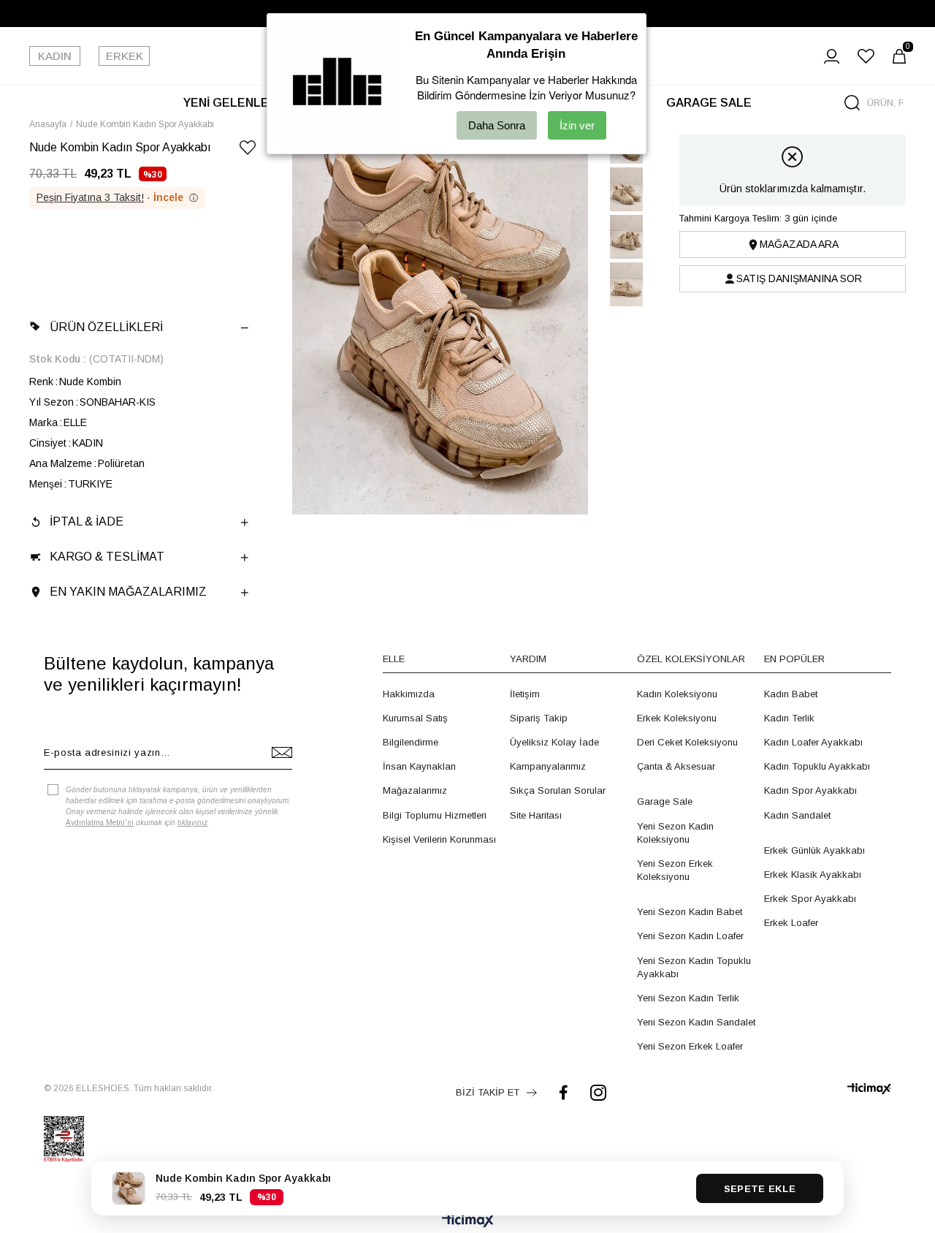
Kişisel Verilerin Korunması (439, 839)
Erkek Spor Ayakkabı (810, 898)
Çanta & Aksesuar (676, 766)
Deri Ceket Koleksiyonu (687, 742)
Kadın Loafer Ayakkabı (813, 742)
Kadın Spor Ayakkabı (810, 790)
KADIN (55, 56)
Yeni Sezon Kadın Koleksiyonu (675, 833)
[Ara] (852, 103)
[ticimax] (869, 1088)
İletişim (525, 693)
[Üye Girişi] (831, 56)
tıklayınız (192, 823)
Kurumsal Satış (415, 718)
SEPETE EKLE (759, 1188)
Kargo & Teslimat (107, 556)
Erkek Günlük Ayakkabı (814, 850)
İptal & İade (86, 521)
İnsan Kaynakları (419, 766)
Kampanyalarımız (548, 766)
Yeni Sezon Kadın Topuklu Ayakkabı (694, 967)
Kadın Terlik (789, 718)
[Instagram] (598, 1092)
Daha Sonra (496, 125)
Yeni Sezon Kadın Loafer (690, 935)
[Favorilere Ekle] (248, 150)
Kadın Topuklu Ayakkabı (817, 766)
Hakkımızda (409, 693)
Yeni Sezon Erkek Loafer (690, 1046)
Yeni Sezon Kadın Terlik (688, 998)
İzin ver (577, 125)
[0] (899, 56)
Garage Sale (664, 801)
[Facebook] (563, 1092)
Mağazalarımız (415, 790)
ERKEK (124, 56)
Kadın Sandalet (797, 815)
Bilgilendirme (410, 742)
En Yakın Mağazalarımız (128, 591)
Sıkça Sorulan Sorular (558, 790)
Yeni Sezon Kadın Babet (689, 911)
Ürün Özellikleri (106, 327)
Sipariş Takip (539, 718)
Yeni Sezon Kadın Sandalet (696, 1022)
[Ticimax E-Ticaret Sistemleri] (468, 1221)
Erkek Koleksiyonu (677, 718)
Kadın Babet (790, 693)
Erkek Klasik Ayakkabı (812, 874)
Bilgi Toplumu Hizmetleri (434, 815)
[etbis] (64, 1139)
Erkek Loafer (791, 922)
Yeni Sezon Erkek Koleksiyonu (675, 870)
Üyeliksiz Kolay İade (554, 742)
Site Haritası (536, 815)
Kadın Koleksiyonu (677, 693)
